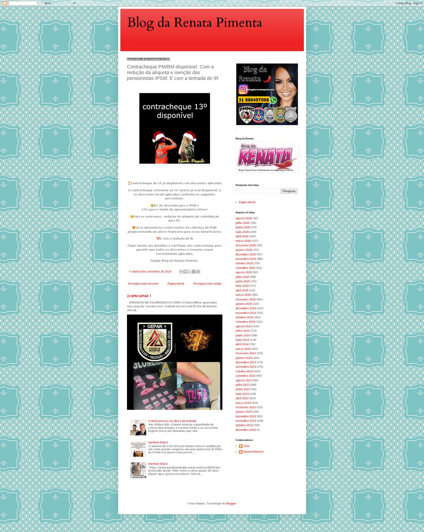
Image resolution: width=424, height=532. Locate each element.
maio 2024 (242, 339)
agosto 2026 (244, 218)
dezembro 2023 (246, 362)
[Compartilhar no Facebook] (194, 271)
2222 (246, 446)
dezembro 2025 (246, 254)
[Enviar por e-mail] (181, 271)
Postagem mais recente (143, 283)
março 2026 (243, 240)
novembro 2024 (246, 313)
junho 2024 (243, 335)
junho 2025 (243, 281)
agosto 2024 (244, 326)
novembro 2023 (246, 366)
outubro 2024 (244, 317)
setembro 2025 (245, 268)
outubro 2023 (244, 371)
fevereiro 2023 (246, 407)
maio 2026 (242, 232)
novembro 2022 (246, 420)
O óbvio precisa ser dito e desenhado (172, 421)
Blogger (231, 503)
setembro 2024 (246, 321)
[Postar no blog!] (185, 271)
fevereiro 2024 (246, 353)
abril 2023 (242, 398)
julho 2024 (243, 330)
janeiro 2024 (244, 358)
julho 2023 (242, 384)
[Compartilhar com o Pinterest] (198, 271)
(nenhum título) (158, 442)
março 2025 (243, 294)
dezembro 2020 (246, 429)
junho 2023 (243, 389)
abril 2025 (242, 290)
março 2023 (243, 403)
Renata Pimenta (253, 451)
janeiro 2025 (244, 303)
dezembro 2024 (246, 308)
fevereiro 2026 (246, 245)
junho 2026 (243, 227)
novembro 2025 (246, 258)
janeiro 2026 (244, 249)
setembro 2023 (245, 375)
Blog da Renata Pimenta (194, 23)
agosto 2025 (244, 272)
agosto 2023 (244, 380)
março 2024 (243, 348)
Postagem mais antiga (207, 283)
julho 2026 (243, 223)
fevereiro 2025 (246, 299)
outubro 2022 (244, 425)
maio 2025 (242, 285)
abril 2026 (242, 236)
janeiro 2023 (244, 411)
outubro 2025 (244, 263)
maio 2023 (242, 393)
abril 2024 (242, 344)
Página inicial (176, 283)
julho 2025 (242, 277)
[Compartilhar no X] (189, 271)
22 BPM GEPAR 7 (139, 296)
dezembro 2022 (246, 416)
